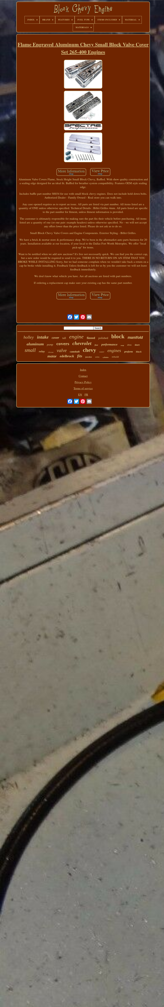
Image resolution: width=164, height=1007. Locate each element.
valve (62, 350)
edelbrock (67, 356)
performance (109, 344)
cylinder (106, 357)
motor (52, 356)
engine (76, 337)
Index (83, 369)
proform (128, 351)
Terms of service (83, 388)
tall (64, 338)
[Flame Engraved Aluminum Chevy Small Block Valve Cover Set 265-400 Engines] (83, 74)
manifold (135, 337)
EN (80, 394)
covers (62, 343)
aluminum (35, 344)
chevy (89, 350)
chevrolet (81, 343)
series (97, 357)
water (101, 352)
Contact (83, 376)
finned (91, 338)
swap (122, 345)
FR (86, 394)
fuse (96, 345)
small (30, 350)
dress (129, 345)
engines (114, 350)
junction (88, 357)
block (117, 336)
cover (55, 338)
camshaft (75, 351)
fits (79, 356)
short (137, 345)
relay (42, 351)
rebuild (115, 357)
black (139, 351)
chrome (50, 352)
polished (103, 338)
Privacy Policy (83, 382)
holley (29, 337)
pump (50, 344)
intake (43, 337)
